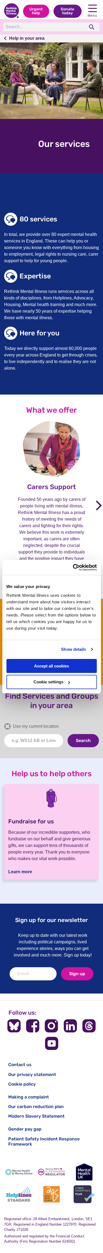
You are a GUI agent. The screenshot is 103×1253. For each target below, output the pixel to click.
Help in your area (26, 38)
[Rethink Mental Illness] (11, 11)
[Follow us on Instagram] (51, 1026)
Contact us (20, 1064)
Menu (92, 16)
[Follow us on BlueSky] (14, 1026)
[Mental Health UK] (84, 1172)
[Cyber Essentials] (84, 1194)
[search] (92, 27)
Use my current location (36, 726)
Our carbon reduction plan (36, 1106)
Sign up (77, 973)
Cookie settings (48, 682)
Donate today (67, 11)
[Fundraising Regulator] (51, 1172)
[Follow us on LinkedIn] (70, 1026)
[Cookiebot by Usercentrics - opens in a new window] (73, 567)
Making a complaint (28, 1097)
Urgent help (36, 11)
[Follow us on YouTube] (51, 1043)
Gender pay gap (24, 1129)
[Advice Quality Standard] (51, 1194)
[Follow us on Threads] (89, 1026)
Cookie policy (22, 1084)
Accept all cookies (51, 666)
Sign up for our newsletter (51, 920)
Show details (73, 649)
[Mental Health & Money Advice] (18, 1172)
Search (83, 740)
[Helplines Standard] (18, 1194)
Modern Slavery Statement (36, 1116)
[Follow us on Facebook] (32, 1026)
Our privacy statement (32, 1074)
